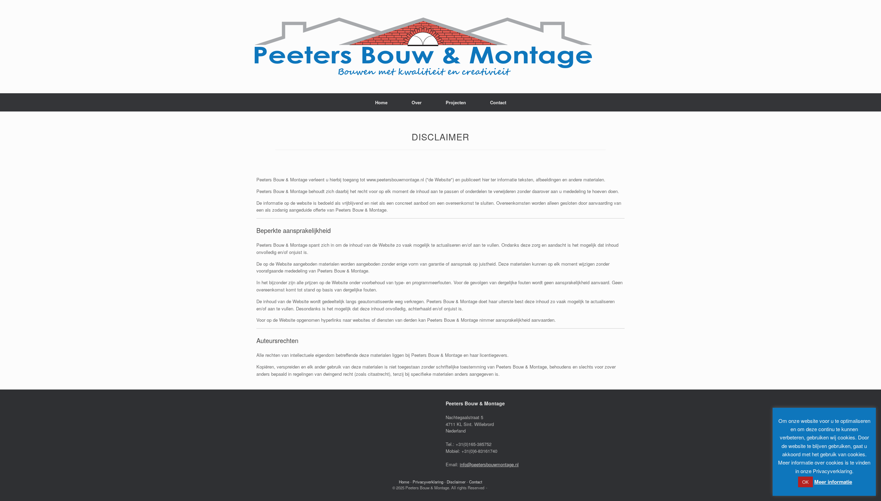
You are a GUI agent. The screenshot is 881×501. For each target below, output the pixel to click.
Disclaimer (456, 481)
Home (381, 102)
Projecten (456, 102)
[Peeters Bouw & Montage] (423, 46)
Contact (498, 102)
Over (417, 102)
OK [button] (805, 482)
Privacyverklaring (428, 481)
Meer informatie (833, 482)
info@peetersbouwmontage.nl (489, 464)
